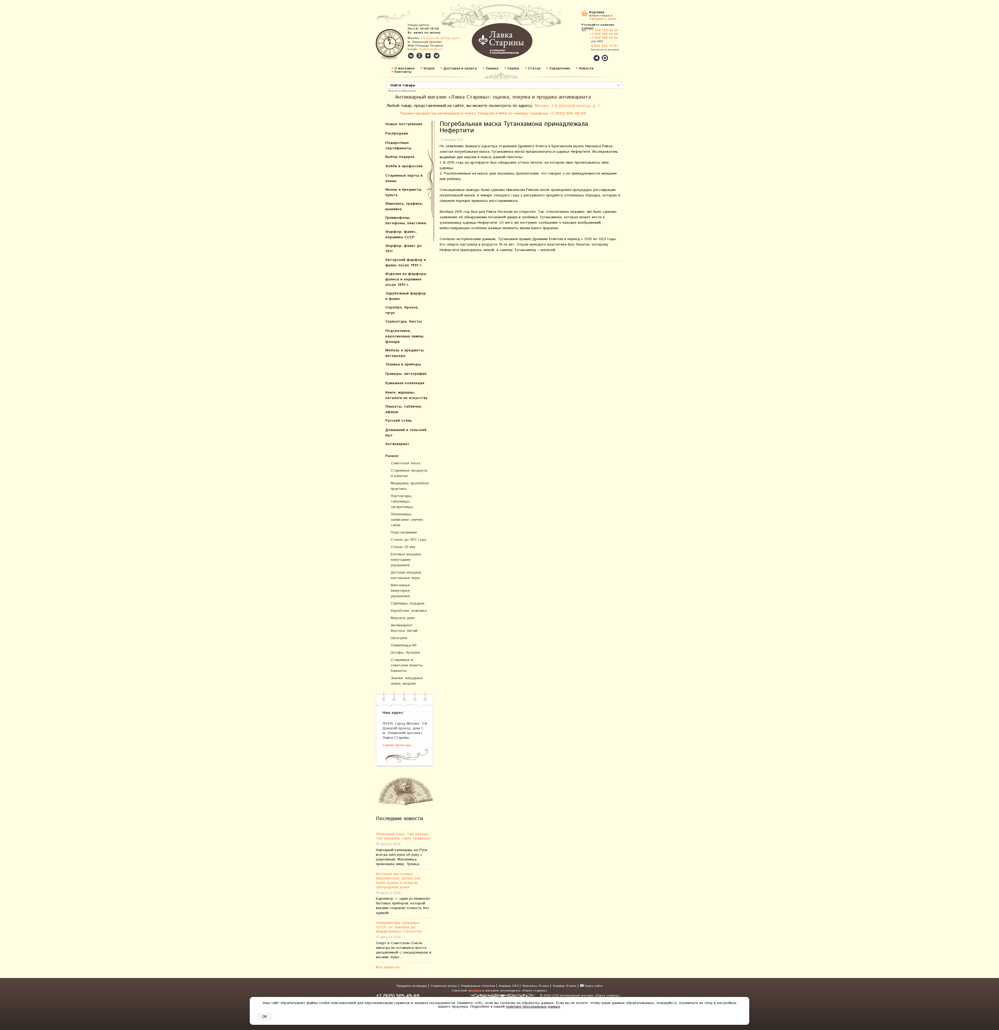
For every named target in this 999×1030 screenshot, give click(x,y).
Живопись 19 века (536, 986)
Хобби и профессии (403, 166)
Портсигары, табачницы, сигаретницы (402, 501)
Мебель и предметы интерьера (404, 353)
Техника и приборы (403, 364)
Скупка (513, 68)
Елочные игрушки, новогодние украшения (406, 560)
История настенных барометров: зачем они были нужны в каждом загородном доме (398, 880)
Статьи (534, 68)
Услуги (428, 68)
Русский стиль (398, 420)
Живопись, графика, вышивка (404, 206)
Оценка (492, 68)
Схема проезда (396, 745)
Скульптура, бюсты (403, 321)
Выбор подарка (399, 156)
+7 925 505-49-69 (603, 34)
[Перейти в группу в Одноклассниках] (419, 56)
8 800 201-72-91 (604, 46)
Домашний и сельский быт (405, 432)
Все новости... (389, 967)
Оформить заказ (602, 19)
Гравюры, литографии (405, 373)
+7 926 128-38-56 (603, 30)
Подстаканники (404, 532)
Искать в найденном (402, 90)
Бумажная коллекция (404, 383)
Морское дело (403, 618)
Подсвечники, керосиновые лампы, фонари (404, 336)
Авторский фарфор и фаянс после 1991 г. (405, 262)
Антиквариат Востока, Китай (404, 628)
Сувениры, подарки (407, 603)
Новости (586, 68)
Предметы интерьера (412, 986)
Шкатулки (399, 638)
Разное (392, 456)
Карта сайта (593, 986)
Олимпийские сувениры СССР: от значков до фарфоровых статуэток (399, 927)
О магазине (404, 68)
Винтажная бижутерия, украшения (401, 591)
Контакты (403, 72)
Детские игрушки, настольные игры (406, 575)
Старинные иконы (444, 986)
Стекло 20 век (403, 547)
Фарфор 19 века (564, 986)
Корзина (596, 12)
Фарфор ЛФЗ (509, 986)
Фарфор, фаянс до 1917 (403, 248)
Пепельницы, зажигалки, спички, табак (407, 520)
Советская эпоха (405, 463)
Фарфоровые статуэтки (478, 986)
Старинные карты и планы (403, 178)
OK (264, 1017)
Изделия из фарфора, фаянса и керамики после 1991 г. (406, 279)
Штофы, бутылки (405, 652)
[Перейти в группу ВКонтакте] (411, 56)
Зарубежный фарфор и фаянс (405, 296)
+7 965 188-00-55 (603, 38)
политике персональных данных (533, 1006)
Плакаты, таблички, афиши (403, 409)
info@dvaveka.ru (430, 49)
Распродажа (396, 133)
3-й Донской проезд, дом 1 (440, 38)
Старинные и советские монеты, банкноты (407, 665)
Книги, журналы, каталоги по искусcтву (406, 395)
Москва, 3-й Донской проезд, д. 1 (567, 106)
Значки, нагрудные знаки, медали (407, 680)
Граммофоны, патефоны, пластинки (405, 220)
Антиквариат (397, 444)
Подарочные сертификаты (398, 145)
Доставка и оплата (460, 68)
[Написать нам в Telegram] (585, 55)
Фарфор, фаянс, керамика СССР (401, 234)
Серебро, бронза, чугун (402, 310)
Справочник (559, 68)
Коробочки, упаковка (409, 610)
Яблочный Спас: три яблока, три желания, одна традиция (403, 836)
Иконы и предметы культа (403, 192)
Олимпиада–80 (404, 645)
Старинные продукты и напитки (409, 473)
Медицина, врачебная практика (410, 486)
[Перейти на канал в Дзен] (428, 56)
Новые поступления (403, 124)
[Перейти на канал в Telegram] (436, 56)
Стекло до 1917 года (408, 539)
